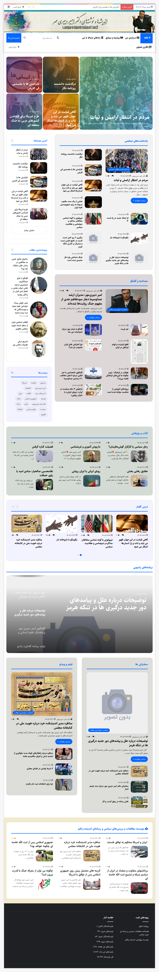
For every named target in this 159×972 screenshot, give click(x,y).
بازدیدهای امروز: (106, 931)
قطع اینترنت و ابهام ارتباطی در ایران (120, 346)
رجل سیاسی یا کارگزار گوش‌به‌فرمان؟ (63, 122)
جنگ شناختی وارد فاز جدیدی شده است (73, 259)
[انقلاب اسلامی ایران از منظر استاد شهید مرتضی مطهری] (38, 329)
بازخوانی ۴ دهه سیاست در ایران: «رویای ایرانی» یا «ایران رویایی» (71, 392)
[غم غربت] (139, 330)
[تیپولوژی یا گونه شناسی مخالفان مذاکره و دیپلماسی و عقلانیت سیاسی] (93, 219)
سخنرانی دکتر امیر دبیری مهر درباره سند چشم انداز (109, 787)
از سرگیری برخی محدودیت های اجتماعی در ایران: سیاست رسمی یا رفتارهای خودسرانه (25, 82)
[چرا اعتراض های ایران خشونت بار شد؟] (93, 345)
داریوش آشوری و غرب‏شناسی (85, 447)
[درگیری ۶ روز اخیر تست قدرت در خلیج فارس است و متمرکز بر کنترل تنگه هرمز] (93, 238)
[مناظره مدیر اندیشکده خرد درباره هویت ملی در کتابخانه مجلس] (26, 524)
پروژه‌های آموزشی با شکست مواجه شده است (117, 390)
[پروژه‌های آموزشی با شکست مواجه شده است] (139, 390)
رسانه (18, 404)
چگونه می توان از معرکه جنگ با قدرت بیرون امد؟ (32, 873)
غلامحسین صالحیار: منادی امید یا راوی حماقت (34, 473)
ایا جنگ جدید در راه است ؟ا (117, 219)
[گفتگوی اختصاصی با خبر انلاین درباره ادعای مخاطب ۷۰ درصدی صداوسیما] (93, 373)
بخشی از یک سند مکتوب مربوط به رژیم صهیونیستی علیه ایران (26, 120)
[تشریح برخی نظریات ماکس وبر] (38, 348)
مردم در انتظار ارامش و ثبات (62, 86)
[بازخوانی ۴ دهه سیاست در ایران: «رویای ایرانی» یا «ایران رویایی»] (93, 390)
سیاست (43, 409)
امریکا (24, 382)
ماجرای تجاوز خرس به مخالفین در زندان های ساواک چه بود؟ (20, 264)
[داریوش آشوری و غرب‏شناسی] (91, 456)
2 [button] (78, 555)
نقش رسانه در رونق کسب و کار (115, 801)
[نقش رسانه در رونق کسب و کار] (139, 802)
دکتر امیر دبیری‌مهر (138, 176)
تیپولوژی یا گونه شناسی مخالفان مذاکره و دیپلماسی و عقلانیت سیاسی (72, 222)
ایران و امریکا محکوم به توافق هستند (127, 842)
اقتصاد (33, 382)
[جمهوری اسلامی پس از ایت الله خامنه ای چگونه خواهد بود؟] (44, 855)
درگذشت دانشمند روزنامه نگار (71, 155)
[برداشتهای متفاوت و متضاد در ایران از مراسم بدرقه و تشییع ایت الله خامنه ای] (139, 888)
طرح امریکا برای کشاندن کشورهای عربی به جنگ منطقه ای (20, 214)
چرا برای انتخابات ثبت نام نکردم (39, 784)
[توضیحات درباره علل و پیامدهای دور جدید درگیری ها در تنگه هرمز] (139, 258)
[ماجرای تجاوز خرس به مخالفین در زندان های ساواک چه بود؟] (38, 266)
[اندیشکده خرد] (79, 21)
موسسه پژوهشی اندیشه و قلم (137, 939)
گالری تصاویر (142, 47)
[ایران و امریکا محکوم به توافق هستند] (139, 852)
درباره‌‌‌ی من (131, 38)
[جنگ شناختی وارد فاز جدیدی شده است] (93, 258)
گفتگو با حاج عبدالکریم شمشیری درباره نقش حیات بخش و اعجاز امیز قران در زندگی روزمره (19, 286)
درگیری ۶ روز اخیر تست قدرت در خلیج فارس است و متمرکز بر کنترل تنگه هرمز (71, 242)
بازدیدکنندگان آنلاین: (105, 926)
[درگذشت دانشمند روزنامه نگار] (93, 155)
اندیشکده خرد (40, 393)
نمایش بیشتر (29, 230)
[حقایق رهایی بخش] (139, 481)
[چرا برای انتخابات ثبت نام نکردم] (63, 784)
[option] (79, 93)
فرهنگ (19, 409)
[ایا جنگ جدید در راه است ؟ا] (139, 219)
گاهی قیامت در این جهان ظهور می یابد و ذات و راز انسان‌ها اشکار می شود (89, 7)
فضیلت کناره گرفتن (42, 447)
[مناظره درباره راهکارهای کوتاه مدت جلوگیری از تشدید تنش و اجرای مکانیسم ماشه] (63, 754)
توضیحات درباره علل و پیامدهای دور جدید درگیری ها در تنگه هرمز (117, 260)
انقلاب (28, 393)
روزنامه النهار (144, 926)
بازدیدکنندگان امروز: (105, 936)
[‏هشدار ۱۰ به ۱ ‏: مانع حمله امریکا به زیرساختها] (116, 93)
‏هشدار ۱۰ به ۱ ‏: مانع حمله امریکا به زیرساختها (122, 113)
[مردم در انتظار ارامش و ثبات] (61, 75)
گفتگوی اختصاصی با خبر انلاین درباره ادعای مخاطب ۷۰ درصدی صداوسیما (71, 375)
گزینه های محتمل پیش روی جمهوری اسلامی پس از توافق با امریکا (80, 873)
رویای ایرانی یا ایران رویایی (86, 471)
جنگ (19, 398)
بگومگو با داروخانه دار (119, 237)
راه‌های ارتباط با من (91, 38)
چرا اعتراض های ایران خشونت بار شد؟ (73, 346)
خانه (146, 38)
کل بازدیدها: (108, 956)
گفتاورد (43, 414)
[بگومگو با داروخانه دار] (139, 238)
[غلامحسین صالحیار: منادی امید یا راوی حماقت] (44, 485)
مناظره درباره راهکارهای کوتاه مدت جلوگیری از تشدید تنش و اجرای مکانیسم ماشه (33, 754)
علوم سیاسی (31, 409)
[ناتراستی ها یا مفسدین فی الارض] (93, 170)
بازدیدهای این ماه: (105, 951)
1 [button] (81, 555)
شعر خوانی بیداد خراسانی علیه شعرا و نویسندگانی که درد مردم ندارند (20, 307)
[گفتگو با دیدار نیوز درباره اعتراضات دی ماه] (93, 330)
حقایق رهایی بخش (137, 471)
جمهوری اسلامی (31, 398)
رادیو (26, 404)
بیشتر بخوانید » (139, 200)
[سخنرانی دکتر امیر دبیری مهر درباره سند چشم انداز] (139, 787)
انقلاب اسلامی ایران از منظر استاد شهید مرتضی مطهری (19, 325)
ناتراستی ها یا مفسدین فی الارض (71, 171)
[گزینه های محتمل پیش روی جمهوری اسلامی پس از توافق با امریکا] (91, 884)
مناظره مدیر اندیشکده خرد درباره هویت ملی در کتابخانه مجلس (28, 543)
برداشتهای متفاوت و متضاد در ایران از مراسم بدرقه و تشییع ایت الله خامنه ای (127, 875)
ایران (20, 393)
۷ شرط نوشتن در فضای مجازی (40, 768)
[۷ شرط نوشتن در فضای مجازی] (63, 769)
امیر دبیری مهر (40, 388)
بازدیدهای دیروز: (106, 941)
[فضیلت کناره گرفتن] (44, 456)
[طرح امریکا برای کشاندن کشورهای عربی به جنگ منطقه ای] (38, 214)
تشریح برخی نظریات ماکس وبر (20, 343)
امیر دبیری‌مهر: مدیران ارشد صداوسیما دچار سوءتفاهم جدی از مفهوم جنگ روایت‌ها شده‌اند (81, 299)
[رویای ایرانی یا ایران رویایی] (91, 481)
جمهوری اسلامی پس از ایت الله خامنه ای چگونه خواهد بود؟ (32, 844)
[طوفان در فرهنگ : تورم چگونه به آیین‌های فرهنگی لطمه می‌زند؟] (139, 373)
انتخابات (28, 388)
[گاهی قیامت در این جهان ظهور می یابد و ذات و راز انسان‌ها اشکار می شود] (93, 185)
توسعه (43, 398)
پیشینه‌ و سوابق (113, 38)
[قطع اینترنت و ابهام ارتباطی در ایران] (139, 351)
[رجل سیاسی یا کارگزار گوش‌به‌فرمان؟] (61, 111)
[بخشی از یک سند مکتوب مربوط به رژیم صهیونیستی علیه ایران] (24, 111)
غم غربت (124, 329)
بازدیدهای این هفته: (105, 946)
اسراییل (43, 382)
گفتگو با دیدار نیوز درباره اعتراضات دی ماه (72, 330)
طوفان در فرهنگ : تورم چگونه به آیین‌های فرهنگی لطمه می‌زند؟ (117, 375)
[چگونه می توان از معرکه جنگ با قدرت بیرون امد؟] (44, 884)
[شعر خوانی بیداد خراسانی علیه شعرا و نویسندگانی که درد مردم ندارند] (38, 310)
